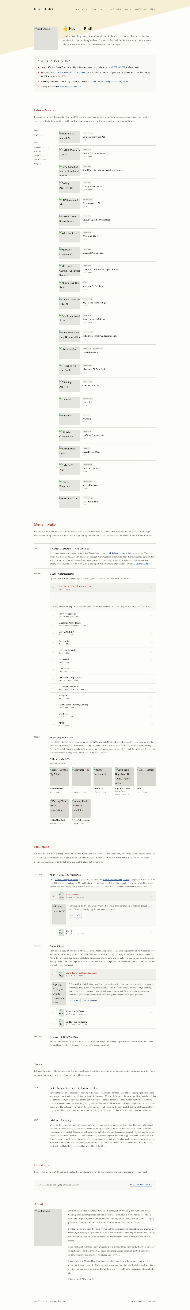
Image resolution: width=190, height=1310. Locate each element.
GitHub (93, 81)
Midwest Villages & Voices (66, 879)
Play (37, 163)
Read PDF (75, 1001)
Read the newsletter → (141, 1184)
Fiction (39, 151)
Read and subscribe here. (71, 86)
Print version (90, 1001)
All (39, 135)
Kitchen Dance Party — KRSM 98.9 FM (71, 548)
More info (75, 915)
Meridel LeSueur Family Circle (116, 879)
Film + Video (89, 9)
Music (103, 9)
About (153, 9)
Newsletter (140, 9)
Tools (128, 9)
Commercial (41, 155)
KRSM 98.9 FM (118, 67)
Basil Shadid (43, 9)
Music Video (41, 159)
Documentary (41, 147)
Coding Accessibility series (116, 81)
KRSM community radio (119, 553)
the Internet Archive (141, 563)
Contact (131, 1301)
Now (77, 9)
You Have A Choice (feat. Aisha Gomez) (69, 72)
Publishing (115, 9)
